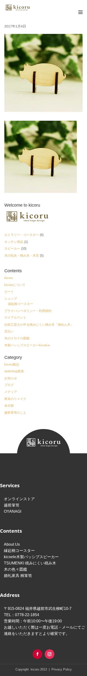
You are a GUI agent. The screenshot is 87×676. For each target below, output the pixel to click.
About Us (12, 544)
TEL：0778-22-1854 (21, 615)
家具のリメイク (15, 399)
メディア (10, 392)
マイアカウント (15, 317)
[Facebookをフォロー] (37, 654)
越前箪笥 (11, 505)
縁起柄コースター (20, 304)
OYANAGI (12, 511)
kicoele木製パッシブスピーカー (31, 557)
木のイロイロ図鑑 (16, 338)
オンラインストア (19, 499)
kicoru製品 (11, 364)
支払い (9, 331)
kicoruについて (14, 285)
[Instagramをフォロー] (49, 654)
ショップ (10, 298)
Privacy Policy (61, 669)
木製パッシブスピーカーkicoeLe (27, 345)
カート (9, 291)
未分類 (9, 405)
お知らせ (10, 378)
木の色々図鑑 (15, 569)
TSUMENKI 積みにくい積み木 (30, 563)
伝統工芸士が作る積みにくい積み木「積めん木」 (38, 324)
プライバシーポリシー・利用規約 (27, 311)
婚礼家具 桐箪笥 (18, 576)
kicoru (8, 278)
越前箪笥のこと (15, 412)
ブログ (9, 385)
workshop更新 (14, 371)
